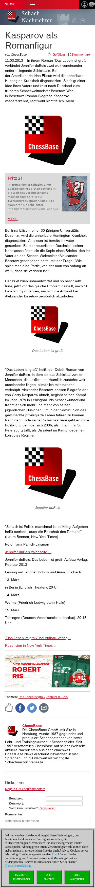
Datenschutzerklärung (18, 866)
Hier (55, 854)
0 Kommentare (80, 54)
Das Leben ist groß (31, 697)
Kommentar (13, 814)
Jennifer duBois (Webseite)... (28, 552)
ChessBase (32, 726)
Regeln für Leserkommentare (25, 789)
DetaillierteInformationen (21, 877)
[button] (32, 4)
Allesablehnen (49, 877)
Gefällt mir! (60, 54)
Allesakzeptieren (77, 877)
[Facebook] (20, 707)
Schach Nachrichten (37, 17)
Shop (10, 4)
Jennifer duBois (57, 697)
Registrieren (47, 808)
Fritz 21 (15, 178)
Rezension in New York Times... (30, 645)
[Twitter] (32, 707)
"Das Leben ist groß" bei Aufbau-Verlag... (38, 638)
